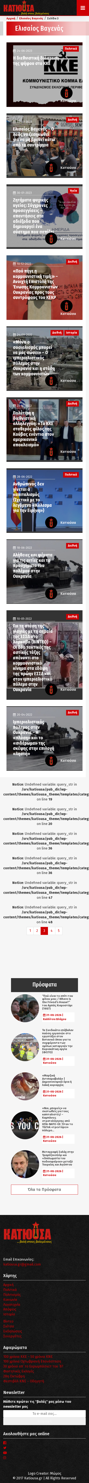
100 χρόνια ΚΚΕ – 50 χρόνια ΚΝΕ (28, 1357)
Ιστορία (9, 1314)
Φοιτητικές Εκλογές (18, 1371)
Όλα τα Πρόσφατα (44, 1189)
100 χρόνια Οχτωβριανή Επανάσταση (32, 1361)
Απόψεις (9, 1309)
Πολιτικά (10, 1290)
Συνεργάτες (12, 1336)
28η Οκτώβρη (14, 1376)
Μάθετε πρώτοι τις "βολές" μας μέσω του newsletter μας (37, 1404)
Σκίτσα (8, 1326)
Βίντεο (8, 1321)
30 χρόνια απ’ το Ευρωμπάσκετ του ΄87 (33, 1366)
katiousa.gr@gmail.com (22, 1264)
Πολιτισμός (12, 1295)
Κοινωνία (10, 1300)
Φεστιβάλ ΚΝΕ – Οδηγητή (23, 1381)
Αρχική (8, 1285)
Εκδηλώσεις (12, 1331)
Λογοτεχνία (11, 1305)
